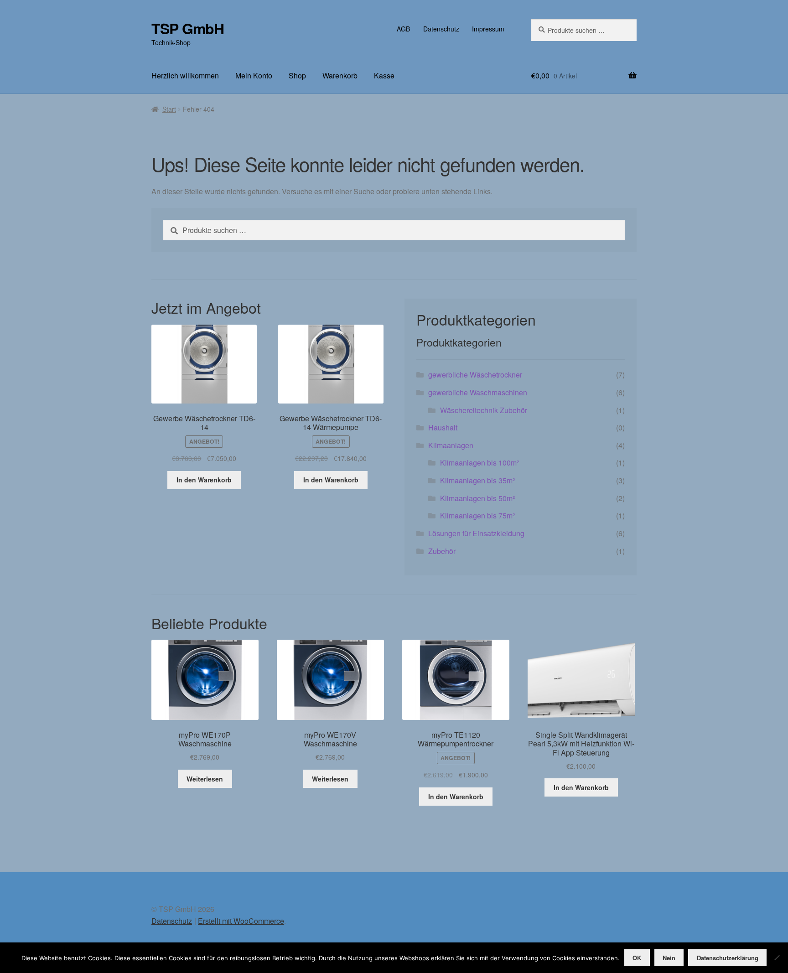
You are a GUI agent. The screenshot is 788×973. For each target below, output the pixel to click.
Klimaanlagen (450, 445)
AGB (403, 28)
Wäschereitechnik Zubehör (483, 410)
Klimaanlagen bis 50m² (477, 498)
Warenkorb (340, 75)
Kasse (384, 75)
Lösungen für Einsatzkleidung (476, 533)
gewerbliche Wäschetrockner (475, 374)
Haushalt (442, 427)
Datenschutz (441, 28)
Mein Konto (253, 75)
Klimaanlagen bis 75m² (477, 515)
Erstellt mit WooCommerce (241, 921)
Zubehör (442, 551)
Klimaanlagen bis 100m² (479, 462)
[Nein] (776, 957)
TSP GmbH (187, 28)
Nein (669, 957)
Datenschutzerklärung (727, 957)
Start (169, 109)
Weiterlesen (205, 778)
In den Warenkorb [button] (204, 479)
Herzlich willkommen (185, 75)
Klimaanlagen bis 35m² (477, 480)
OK (636, 957)
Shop (297, 75)
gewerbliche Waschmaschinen (477, 392)
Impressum (488, 28)
